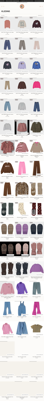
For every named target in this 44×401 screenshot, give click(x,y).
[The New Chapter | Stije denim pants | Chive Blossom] (22, 388)
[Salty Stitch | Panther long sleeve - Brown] (22, 189)
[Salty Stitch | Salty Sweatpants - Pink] (22, 168)
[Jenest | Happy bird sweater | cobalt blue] (36, 65)
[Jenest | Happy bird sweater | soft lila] (22, 65)
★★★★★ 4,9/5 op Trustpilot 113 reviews (22, 2)
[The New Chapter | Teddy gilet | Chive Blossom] (7, 388)
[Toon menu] (2, 6)
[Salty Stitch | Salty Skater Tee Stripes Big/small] (22, 147)
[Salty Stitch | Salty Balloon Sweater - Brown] (7, 168)
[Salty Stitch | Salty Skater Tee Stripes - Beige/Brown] (36, 147)
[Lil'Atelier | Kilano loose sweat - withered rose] (22, 127)
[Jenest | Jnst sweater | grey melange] (22, 106)
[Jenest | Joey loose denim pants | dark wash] (36, 106)
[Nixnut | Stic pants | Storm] (36, 288)
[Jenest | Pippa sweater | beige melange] (22, 24)
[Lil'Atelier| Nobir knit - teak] (36, 127)
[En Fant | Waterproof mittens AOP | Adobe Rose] (22, 249)
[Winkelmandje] (42, 6)
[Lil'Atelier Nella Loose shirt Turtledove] (22, 368)
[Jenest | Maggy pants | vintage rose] (36, 45)
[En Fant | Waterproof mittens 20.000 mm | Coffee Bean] (7, 268)
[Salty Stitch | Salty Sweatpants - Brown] (7, 189)
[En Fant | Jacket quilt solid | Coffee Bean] (36, 388)
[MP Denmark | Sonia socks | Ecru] (22, 209)
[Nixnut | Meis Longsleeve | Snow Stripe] (7, 328)
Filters (3, 15)
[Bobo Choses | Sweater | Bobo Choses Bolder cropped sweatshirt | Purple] (36, 268)
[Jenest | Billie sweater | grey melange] (7, 127)
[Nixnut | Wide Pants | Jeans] (22, 328)
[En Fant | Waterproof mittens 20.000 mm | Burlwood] (36, 249)
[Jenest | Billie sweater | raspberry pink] (36, 85)
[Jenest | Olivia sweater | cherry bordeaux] (36, 24)
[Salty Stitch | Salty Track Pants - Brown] (36, 168)
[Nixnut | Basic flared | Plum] (36, 308)
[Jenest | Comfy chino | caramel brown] (7, 85)
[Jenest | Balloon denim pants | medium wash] (7, 106)
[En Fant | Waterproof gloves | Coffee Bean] (36, 368)
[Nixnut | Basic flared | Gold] (36, 348)
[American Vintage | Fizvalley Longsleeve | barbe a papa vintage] (7, 288)
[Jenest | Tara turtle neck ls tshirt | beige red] (7, 24)
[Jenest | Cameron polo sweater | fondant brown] (22, 85)
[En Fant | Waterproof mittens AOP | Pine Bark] (7, 249)
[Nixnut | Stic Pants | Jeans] (22, 348)
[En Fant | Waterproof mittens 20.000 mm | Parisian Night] (22, 268)
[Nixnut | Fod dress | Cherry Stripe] (7, 348)
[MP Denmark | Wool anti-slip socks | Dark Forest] (7, 209)
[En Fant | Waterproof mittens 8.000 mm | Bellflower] (22, 229)
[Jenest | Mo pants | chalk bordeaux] (22, 45)
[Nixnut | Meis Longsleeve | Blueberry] (22, 288)
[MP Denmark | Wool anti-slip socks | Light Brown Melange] (36, 189)
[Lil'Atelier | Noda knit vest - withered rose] (7, 147)
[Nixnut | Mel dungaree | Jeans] (22, 308)
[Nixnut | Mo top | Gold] (36, 328)
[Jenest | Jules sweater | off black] (7, 65)
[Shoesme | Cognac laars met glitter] (7, 368)
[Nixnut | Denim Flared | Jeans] (7, 308)
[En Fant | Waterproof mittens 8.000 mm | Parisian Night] (36, 229)
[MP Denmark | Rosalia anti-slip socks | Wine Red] (36, 209)
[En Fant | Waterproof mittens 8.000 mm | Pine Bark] (7, 229)
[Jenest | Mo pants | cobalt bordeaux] (7, 45)
